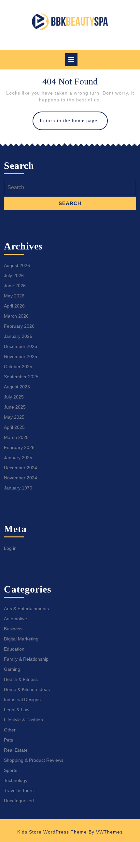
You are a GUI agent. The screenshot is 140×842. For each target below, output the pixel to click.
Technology (15, 780)
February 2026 (19, 326)
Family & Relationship (26, 659)
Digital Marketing (21, 638)
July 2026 (14, 275)
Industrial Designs (22, 699)
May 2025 (14, 417)
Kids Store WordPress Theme (52, 831)
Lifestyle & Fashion (23, 719)
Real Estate (16, 750)
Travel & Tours (19, 790)
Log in (10, 548)
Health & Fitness (21, 679)
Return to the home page (74, 124)
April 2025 (14, 427)
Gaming (12, 669)
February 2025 (19, 447)
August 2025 (17, 386)
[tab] (71, 59)
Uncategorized (19, 800)
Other (10, 729)
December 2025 (20, 346)
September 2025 (21, 376)
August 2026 (17, 265)
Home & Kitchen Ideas (27, 689)
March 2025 (16, 437)
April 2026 (14, 305)
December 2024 (20, 467)
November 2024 (20, 477)
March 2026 (16, 316)
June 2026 (15, 285)
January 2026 (18, 336)
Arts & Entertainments (26, 608)
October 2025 (18, 366)
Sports (10, 770)
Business (13, 628)
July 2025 (14, 396)
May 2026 (14, 295)
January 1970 (18, 487)
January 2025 (18, 457)
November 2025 (20, 356)
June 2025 (15, 407)
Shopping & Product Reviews (33, 760)
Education (14, 649)
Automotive (15, 618)
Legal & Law (16, 709)
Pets (8, 740)
